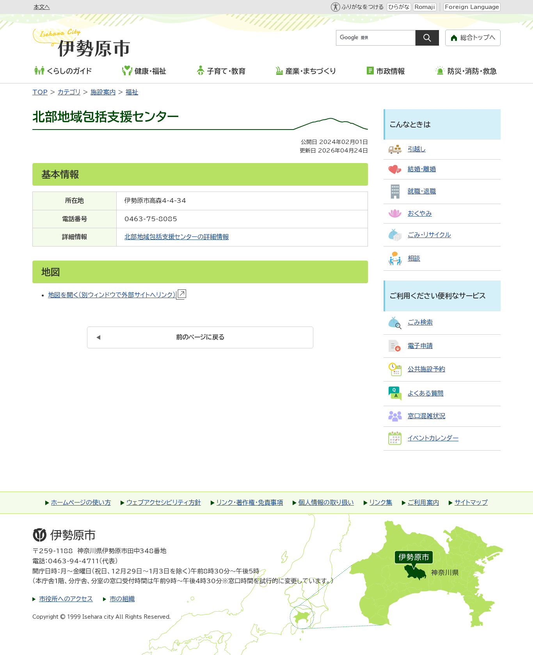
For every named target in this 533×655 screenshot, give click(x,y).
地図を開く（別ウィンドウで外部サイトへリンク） (112, 295)
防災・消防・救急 (472, 71)
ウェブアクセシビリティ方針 (163, 502)
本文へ (42, 7)
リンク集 (381, 502)
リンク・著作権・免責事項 (250, 502)
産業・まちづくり (311, 71)
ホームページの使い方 (81, 502)
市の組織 (122, 599)
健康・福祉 (150, 71)
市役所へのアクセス (66, 599)
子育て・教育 (226, 71)
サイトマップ (471, 502)
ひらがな (399, 7)
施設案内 (103, 92)
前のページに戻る (200, 337)
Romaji (424, 7)
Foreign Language (472, 7)
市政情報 (391, 71)
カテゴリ (69, 92)
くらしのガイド (69, 71)
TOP (40, 92)
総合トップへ (478, 37)
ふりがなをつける (362, 7)
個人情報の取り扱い (326, 502)
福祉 (132, 92)
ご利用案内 (423, 502)
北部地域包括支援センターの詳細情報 (176, 237)
